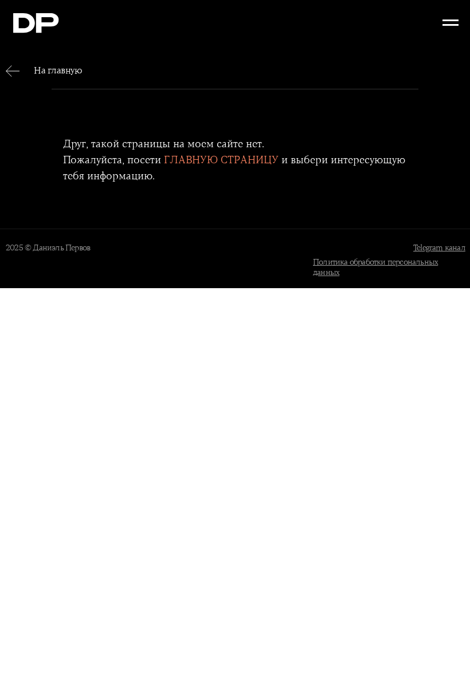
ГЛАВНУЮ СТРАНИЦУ (221, 160)
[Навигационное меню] (450, 22)
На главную (58, 71)
